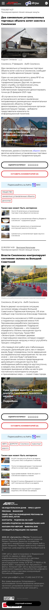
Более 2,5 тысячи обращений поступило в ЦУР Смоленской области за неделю (27, 482)
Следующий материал (23, 603)
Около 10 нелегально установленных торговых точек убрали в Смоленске (25, 212)
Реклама (6, 511)
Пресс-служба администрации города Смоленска (23, 298)
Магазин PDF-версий (12, 527)
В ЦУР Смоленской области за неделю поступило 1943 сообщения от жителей (26, 459)
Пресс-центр (34, 508)
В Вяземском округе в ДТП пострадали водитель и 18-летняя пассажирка (26, 490)
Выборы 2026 (31, 527)
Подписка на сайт (23, 520)
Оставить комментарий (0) (24, 174)
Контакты (7, 520)
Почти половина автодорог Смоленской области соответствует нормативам (26, 467)
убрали (36, 151)
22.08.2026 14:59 (8, 247)
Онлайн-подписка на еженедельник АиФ (23, 523)
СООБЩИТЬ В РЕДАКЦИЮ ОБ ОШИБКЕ (19, 530)
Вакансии (18, 511)
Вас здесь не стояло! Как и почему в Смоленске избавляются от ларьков (20, 132)
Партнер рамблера (22, 598)
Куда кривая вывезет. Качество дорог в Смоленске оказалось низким (23, 393)
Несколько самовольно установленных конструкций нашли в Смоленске (26, 227)
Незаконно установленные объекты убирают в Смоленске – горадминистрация (28, 219)
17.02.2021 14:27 (7, 10)
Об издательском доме (14, 508)
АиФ (20, 60)
